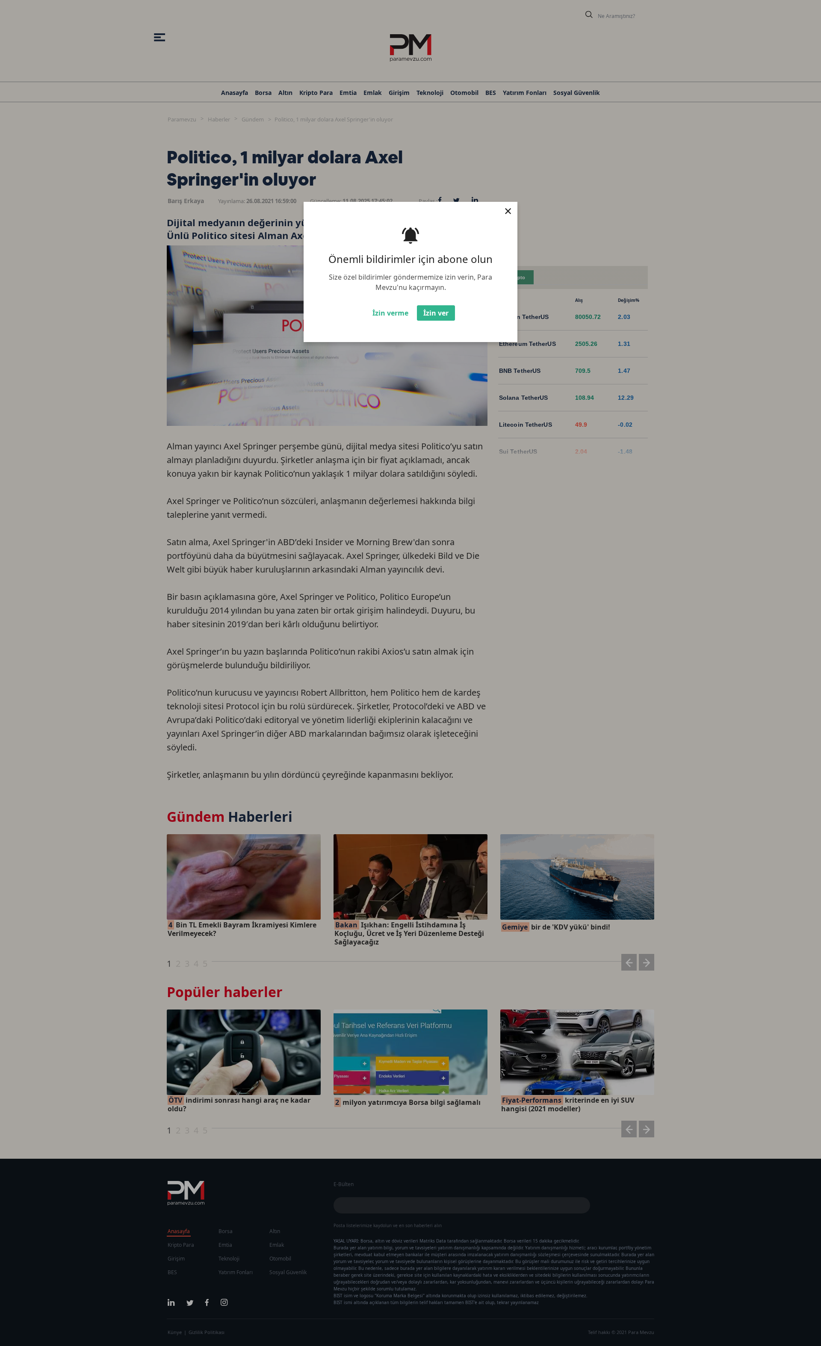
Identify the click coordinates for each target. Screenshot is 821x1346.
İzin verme (390, 313)
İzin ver (436, 313)
